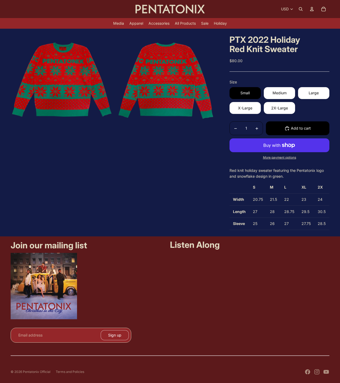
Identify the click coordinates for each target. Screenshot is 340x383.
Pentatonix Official (36, 372)
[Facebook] (307, 372)
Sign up (114, 335)
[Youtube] (326, 372)
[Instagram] (317, 372)
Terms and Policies (70, 372)
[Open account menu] (312, 9)
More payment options (279, 157)
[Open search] (301, 9)
